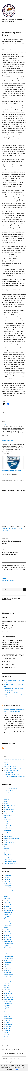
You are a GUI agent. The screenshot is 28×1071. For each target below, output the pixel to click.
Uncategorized (8, 857)
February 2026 (8, 885)
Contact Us (7, 764)
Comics (6, 803)
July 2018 (6, 1008)
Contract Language (9, 805)
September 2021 (8, 956)
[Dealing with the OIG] (13, 430)
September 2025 (8, 892)
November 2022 (8, 941)
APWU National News (12, 705)
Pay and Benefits (9, 842)
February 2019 (8, 993)
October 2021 (7, 954)
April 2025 (7, 902)
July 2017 (6, 1032)
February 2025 (8, 906)
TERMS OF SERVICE (8, 580)
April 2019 (7, 989)
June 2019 (6, 985)
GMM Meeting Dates (10, 766)
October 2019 (7, 977)
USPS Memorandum (10, 861)
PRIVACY (4, 578)
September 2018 (8, 1003)
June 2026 (7, 879)
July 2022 (6, 945)
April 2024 (7, 921)
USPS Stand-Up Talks (10, 863)
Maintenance (7, 830)
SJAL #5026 (7, 853)
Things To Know (8, 855)
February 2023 (8, 935)
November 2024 (8, 912)
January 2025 (7, 908)
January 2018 (7, 1020)
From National (8, 815)
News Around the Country (11, 838)
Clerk (5, 801)
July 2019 (6, 983)
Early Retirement (9, 809)
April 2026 (7, 881)
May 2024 (6, 919)
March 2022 (7, 948)
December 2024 (8, 910)
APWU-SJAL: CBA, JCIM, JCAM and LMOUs (12, 1053)
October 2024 (8, 914)
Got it (16, 1069)
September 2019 (8, 979)
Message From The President (12, 768)
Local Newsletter (6, 481)
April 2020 (7, 966)
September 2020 (8, 960)
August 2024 (7, 917)
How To (6, 817)
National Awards (8, 836)
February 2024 (8, 925)
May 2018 (6, 1012)
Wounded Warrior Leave (12, 774)
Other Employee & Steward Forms (15, 776)
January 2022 (7, 950)
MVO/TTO (7, 832)
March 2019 (7, 991)
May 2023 (6, 929)
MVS (5, 834)
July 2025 (6, 896)
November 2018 (8, 999)
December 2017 (8, 1022)
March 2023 (7, 933)
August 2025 (7, 894)
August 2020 (7, 962)
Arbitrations (7, 793)
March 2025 (7, 904)
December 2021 (8, 952)
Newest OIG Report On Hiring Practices (11, 470)
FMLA (5, 813)
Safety (5, 851)
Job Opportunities (9, 819)
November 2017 (8, 1024)
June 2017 (6, 1034)
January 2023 (7, 937)
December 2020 (8, 958)
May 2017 (6, 1037)
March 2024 (7, 923)
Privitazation (7, 844)
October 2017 (7, 1026)
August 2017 (7, 1030)
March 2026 (7, 883)
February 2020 (8, 970)
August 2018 (7, 1005)
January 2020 (7, 972)
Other (5, 840)
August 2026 (7, 875)
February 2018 (8, 1018)
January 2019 (7, 995)
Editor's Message (9, 811)
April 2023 (7, 931)
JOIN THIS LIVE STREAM (11, 693)
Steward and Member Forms (12, 770)
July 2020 (6, 964)
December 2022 (8, 939)
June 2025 (7, 898)
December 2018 (8, 997)
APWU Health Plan (9, 791)
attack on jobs (8, 795)
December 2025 (8, 890)
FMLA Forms (9, 772)
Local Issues (7, 824)
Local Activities (8, 822)
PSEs (5, 846)
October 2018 (7, 1001)
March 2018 (7, 1016)
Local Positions (8, 828)
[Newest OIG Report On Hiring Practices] (13, 462)
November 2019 (8, 974)
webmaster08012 (8, 480)
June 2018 (6, 1010)
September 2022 (8, 943)
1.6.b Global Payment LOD (11, 788)
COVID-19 (7, 807)
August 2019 (7, 981)
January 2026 (8, 888)
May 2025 (6, 900)
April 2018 (7, 1014)
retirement (7, 848)
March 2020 (7, 968)
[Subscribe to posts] (3, 747)
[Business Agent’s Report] (13, 447)
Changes (6, 799)
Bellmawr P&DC (8, 797)
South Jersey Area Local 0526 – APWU (13, 20)
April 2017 (6, 1039)
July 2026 (6, 877)
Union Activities (8, 859)
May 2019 (6, 987)
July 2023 (6, 927)
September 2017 (8, 1028)
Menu (4, 25)
